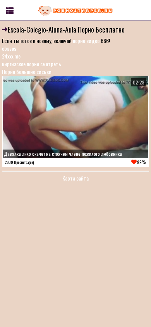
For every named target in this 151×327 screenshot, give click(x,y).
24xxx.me (11, 56)
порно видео (86, 40)
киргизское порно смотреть (31, 64)
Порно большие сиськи (26, 71)
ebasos (9, 48)
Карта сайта (75, 178)
